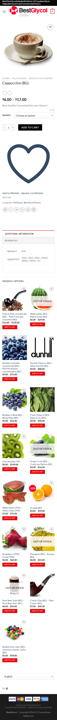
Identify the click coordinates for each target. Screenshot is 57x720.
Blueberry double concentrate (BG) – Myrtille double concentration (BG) (11, 367)
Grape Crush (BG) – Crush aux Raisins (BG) (41, 462)
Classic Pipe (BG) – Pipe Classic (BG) (41, 602)
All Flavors (19, 78)
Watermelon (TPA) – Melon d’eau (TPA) (12, 509)
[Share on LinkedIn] (33, 209)
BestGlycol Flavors (40, 78)
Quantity (6, 115)
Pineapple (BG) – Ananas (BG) (42, 555)
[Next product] (5, 93)
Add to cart (30, 127)
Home (5, 78)
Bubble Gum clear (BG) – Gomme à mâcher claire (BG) (14, 650)
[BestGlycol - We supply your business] (28, 11)
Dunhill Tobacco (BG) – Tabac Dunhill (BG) (41, 364)
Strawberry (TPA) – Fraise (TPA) (11, 555)
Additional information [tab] (19, 234)
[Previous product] (10, 93)
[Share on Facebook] (11, 209)
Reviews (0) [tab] (11, 240)
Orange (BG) (36, 508)
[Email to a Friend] (22, 209)
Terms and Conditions (28, 705)
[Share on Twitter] (16, 209)
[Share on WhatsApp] (5, 209)
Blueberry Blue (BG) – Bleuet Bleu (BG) (13, 416)
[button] (4, 11)
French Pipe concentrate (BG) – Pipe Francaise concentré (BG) (14, 317)
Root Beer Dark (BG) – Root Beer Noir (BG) (13, 602)
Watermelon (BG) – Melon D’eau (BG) (39, 315)
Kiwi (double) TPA (11, 461)
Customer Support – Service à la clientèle (29, 707)
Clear (52, 110)
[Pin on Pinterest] (28, 209)
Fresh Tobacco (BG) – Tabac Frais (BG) (40, 416)
